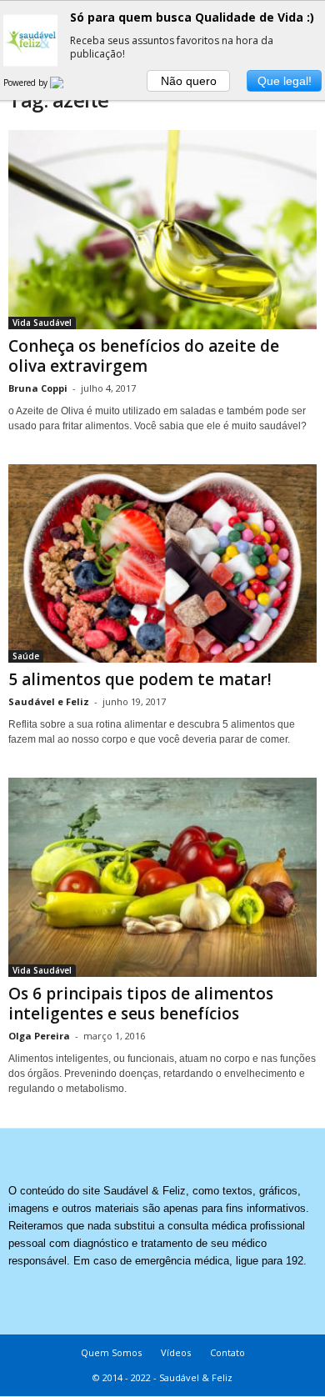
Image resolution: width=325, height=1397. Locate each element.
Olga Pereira (39, 1035)
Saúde (25, 656)
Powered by (26, 82)
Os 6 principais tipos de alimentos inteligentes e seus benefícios (140, 1003)
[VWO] (66, 82)
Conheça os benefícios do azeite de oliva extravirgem (143, 356)
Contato (227, 1352)
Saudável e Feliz (48, 701)
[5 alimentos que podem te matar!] (162, 563)
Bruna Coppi (38, 388)
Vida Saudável (42, 322)
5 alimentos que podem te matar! (140, 679)
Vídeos (176, 1352)
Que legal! (285, 81)
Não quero (189, 81)
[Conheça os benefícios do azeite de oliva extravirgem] (162, 229)
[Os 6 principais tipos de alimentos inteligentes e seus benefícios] (162, 877)
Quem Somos (111, 1352)
